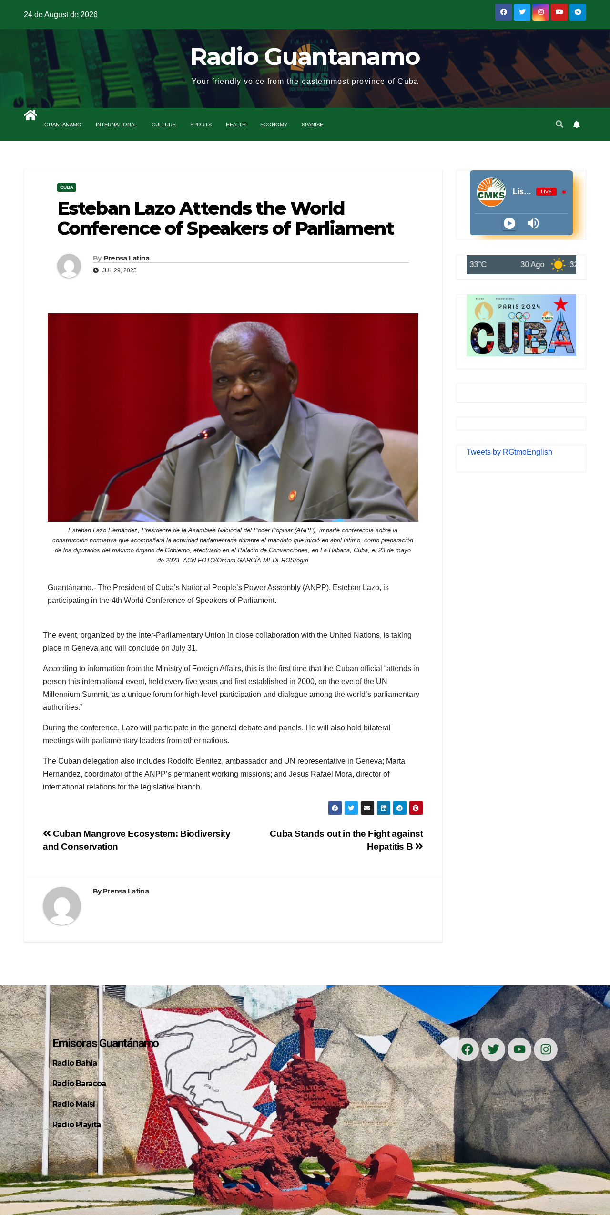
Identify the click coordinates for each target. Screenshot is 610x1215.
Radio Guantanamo (305, 56)
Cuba (66, 187)
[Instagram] (546, 1049)
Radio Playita (76, 1124)
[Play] (509, 223)
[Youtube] (519, 1049)
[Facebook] (467, 1049)
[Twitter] (493, 1049)
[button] (559, 124)
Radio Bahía (74, 1063)
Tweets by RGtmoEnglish (509, 452)
